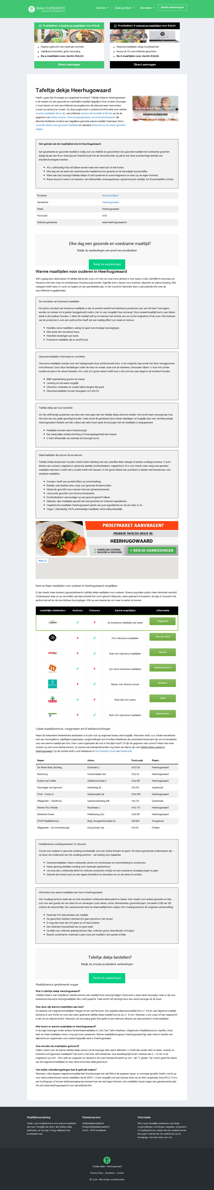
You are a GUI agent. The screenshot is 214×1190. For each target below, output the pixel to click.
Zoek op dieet (123, 8)
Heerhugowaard (110, 202)
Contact (120, 1173)
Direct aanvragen (69, 64)
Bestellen (146, 8)
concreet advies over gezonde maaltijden (57, 125)
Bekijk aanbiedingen (172, 7)
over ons (168, 1137)
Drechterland (102, 751)
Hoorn (113, 751)
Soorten (101, 8)
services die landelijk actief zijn (96, 113)
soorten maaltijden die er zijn (50, 113)
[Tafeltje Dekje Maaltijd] (47, 9)
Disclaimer (110, 1173)
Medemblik (126, 751)
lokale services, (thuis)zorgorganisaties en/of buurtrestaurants (83, 117)
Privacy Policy (96, 1173)
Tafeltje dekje (98, 1166)
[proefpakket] (107, 555)
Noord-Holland (110, 195)
